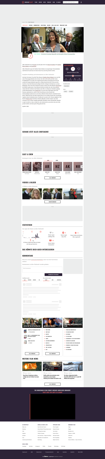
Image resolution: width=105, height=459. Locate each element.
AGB (32, 452)
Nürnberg (40, 439)
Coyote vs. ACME (71, 433)
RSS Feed (63, 446)
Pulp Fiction (48, 329)
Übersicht (25, 25)
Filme (26, 22)
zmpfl (30, 338)
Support (24, 433)
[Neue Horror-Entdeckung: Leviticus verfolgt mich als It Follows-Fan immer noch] (32, 366)
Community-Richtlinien (37, 259)
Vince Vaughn (56, 427)
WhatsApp (56, 446)
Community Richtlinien (27, 439)
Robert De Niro (56, 439)
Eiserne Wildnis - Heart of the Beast (75, 439)
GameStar (65, 452)
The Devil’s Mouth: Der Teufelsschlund (73, 343)
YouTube (31, 446)
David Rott (33, 66)
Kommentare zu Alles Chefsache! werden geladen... (35, 264)
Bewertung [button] (59, 279)
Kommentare (37, 25)
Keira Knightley (56, 437)
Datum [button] (46, 279)
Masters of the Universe (70, 340)
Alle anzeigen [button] (52, 177)
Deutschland (66, 86)
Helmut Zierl (29, 98)
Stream (30, 25)
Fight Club (48, 332)
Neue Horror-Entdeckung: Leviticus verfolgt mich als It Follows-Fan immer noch (31, 376)
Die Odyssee (68, 334)
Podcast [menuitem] (49, 2)
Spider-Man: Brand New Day (71, 329)
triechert (30, 342)
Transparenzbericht (49, 452)
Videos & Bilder (29, 182)
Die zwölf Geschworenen (50, 340)
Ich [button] (39, 279)
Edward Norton (56, 429)
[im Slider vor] (82, 166)
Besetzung (43, 25)
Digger (69, 429)
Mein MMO (80, 452)
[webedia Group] (52, 457)
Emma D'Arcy (55, 433)
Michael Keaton (56, 435)
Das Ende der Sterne (42, 427)
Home (23, 22)
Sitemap (24, 429)
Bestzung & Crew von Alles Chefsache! (32, 158)
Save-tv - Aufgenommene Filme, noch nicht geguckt (34, 336)
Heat (46, 349)
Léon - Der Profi (49, 347)
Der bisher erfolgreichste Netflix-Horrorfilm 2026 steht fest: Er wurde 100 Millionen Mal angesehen (72, 376)
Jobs (58, 452)
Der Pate (47, 334)
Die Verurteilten (49, 336)
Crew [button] (57, 160)
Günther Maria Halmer (48, 77)
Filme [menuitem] (36, 2)
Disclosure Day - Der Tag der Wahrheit (73, 338)
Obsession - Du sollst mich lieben (72, 345)
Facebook (24, 446)
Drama (65, 91)
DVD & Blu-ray (55, 25)
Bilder (48, 25)
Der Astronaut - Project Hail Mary (44, 435)
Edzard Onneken (51, 64)
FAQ (23, 431)
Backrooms (68, 347)
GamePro (72, 452)
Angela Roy (38, 90)
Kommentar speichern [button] (53, 274)
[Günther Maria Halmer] (26, 166)
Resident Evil (71, 431)
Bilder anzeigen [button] (52, 201)
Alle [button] (24, 279)
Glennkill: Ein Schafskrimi (43, 437)
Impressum (24, 452)
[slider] (73, 76)
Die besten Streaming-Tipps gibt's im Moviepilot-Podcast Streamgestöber (58, 54)
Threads (49, 446)
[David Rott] (37, 166)
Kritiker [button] (34, 279)
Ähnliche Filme (63, 25)
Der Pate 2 (47, 343)
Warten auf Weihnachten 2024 (34, 329)
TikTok (44, 446)
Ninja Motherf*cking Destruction (44, 429)
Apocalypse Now (49, 345)
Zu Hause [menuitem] (58, 2)
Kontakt (23, 435)
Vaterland (70, 435)
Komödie (71, 91)
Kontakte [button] (29, 279)
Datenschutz (39, 452)
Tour (23, 437)
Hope (69, 427)
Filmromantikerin (32, 331)
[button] (66, 79)
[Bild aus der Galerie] (32, 194)
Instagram (37, 446)
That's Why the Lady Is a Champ (52, 392)
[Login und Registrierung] (81, 2)
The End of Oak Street (70, 332)
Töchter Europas (41, 433)
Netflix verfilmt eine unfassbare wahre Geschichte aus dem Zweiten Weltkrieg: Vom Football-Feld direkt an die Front (52, 376)
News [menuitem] (44, 2)
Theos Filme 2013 (31, 340)
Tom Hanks (55, 431)
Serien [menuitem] (40, 2)
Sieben (47, 338)
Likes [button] (52, 279)
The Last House (69, 336)
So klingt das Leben (42, 431)
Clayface (70, 437)
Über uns (24, 427)
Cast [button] (48, 160)
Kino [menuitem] (54, 2)
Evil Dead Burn (68, 349)
